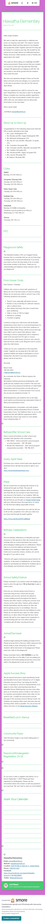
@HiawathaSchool (16, 878)
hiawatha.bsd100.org (18, 864)
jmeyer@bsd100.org (15, 861)
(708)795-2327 (14, 868)
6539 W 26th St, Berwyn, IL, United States (25, 866)
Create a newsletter (11, 918)
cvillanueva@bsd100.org (12, 373)
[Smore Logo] (13, 3)
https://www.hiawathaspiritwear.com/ (16, 471)
